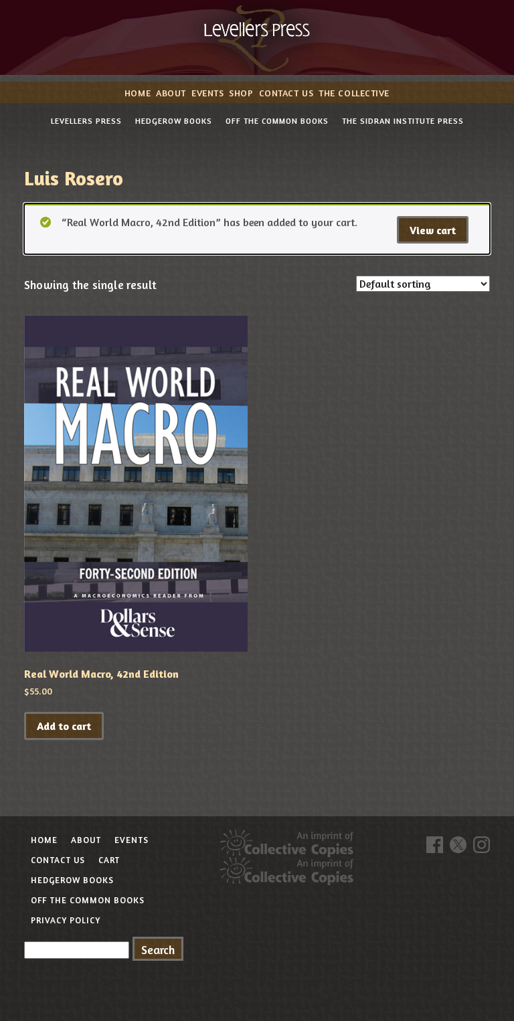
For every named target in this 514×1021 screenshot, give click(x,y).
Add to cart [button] (64, 726)
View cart (433, 230)
